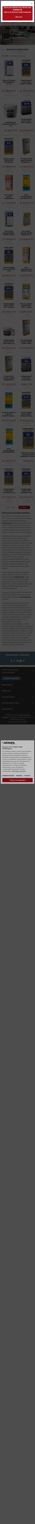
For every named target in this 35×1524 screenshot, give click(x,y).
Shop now (18, 17)
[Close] (31, 3)
